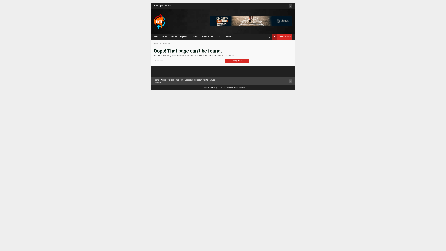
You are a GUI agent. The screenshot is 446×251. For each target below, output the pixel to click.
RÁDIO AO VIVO (285, 37)
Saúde (218, 37)
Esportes (194, 37)
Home (156, 37)
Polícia (164, 37)
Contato (228, 37)
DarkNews (228, 87)
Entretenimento (207, 37)
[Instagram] (290, 6)
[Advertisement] (251, 21)
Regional (183, 37)
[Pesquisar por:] (189, 61)
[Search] (269, 37)
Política (174, 37)
